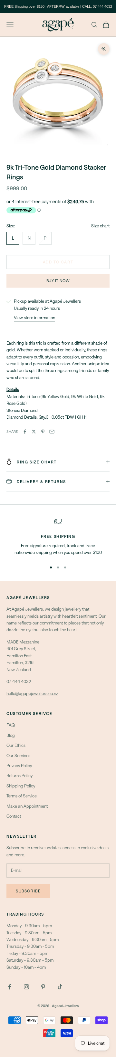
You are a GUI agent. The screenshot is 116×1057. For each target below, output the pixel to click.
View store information (34, 317)
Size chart (100, 225)
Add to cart (58, 262)
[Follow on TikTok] (60, 987)
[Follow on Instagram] (26, 987)
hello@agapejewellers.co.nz (32, 693)
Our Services (18, 755)
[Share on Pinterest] (42, 431)
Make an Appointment (27, 806)
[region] (58, 537)
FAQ (10, 725)
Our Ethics (15, 745)
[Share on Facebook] (24, 431)
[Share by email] (51, 431)
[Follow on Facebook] (9, 987)
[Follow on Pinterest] (43, 987)
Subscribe (28, 891)
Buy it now (58, 280)
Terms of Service (21, 795)
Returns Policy (19, 775)
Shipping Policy (20, 785)
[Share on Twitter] (33, 431)
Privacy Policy (19, 765)
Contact (13, 816)
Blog (10, 735)
